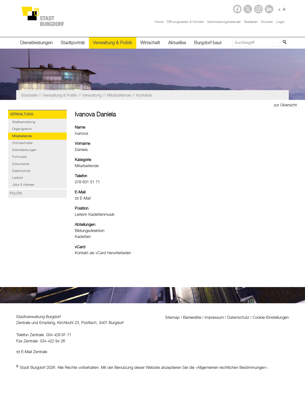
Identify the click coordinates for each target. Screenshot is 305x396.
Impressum (214, 317)
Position (81, 208)
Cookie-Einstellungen (271, 317)
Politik (16, 193)
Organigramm (22, 129)
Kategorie (83, 160)
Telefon (81, 176)
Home (159, 22)
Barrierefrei (192, 317)
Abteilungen (85, 224)
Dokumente (20, 164)
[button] (269, 9)
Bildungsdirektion (89, 231)
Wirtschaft (150, 43)
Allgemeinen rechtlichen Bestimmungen (231, 367)
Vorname (82, 143)
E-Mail (80, 192)
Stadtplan (251, 22)
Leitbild (17, 178)
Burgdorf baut (208, 43)
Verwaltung (21, 114)
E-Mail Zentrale (34, 352)
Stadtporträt (73, 43)
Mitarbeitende (22, 136)
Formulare (19, 157)
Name (80, 127)
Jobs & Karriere (23, 184)
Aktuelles (177, 43)
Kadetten (83, 237)
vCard (80, 247)
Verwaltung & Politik (112, 43)
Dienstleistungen (36, 43)
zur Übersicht (285, 105)
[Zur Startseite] (42, 16)
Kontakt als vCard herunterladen (103, 253)
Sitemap (172, 317)
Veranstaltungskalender (224, 22)
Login (280, 22)
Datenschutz (21, 171)
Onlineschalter (22, 143)
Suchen (285, 42)
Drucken (267, 22)
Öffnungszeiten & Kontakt (185, 22)
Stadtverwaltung (23, 122)
